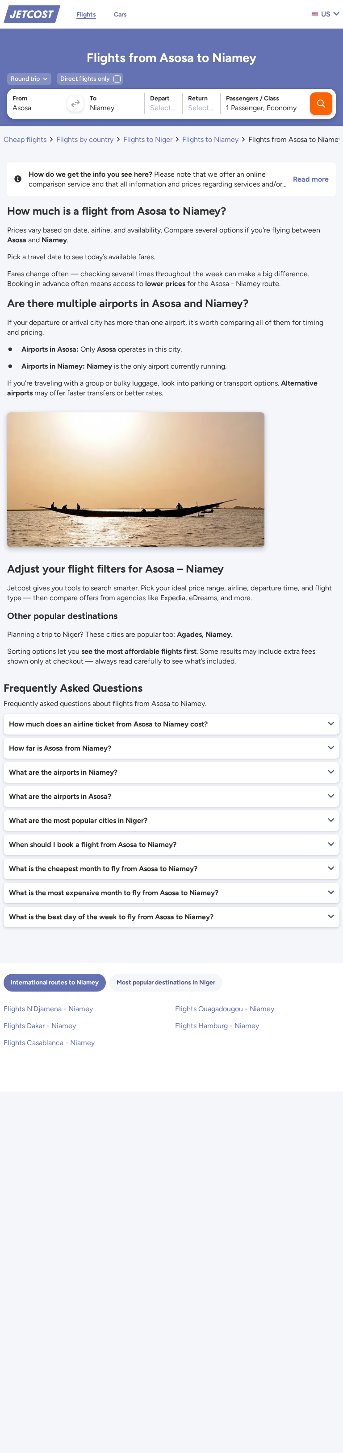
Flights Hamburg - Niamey (217, 1025)
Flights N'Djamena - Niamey (48, 1009)
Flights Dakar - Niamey (40, 1025)
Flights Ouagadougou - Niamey (224, 1009)
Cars (120, 14)
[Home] (32, 13)
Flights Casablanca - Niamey (49, 1042)
